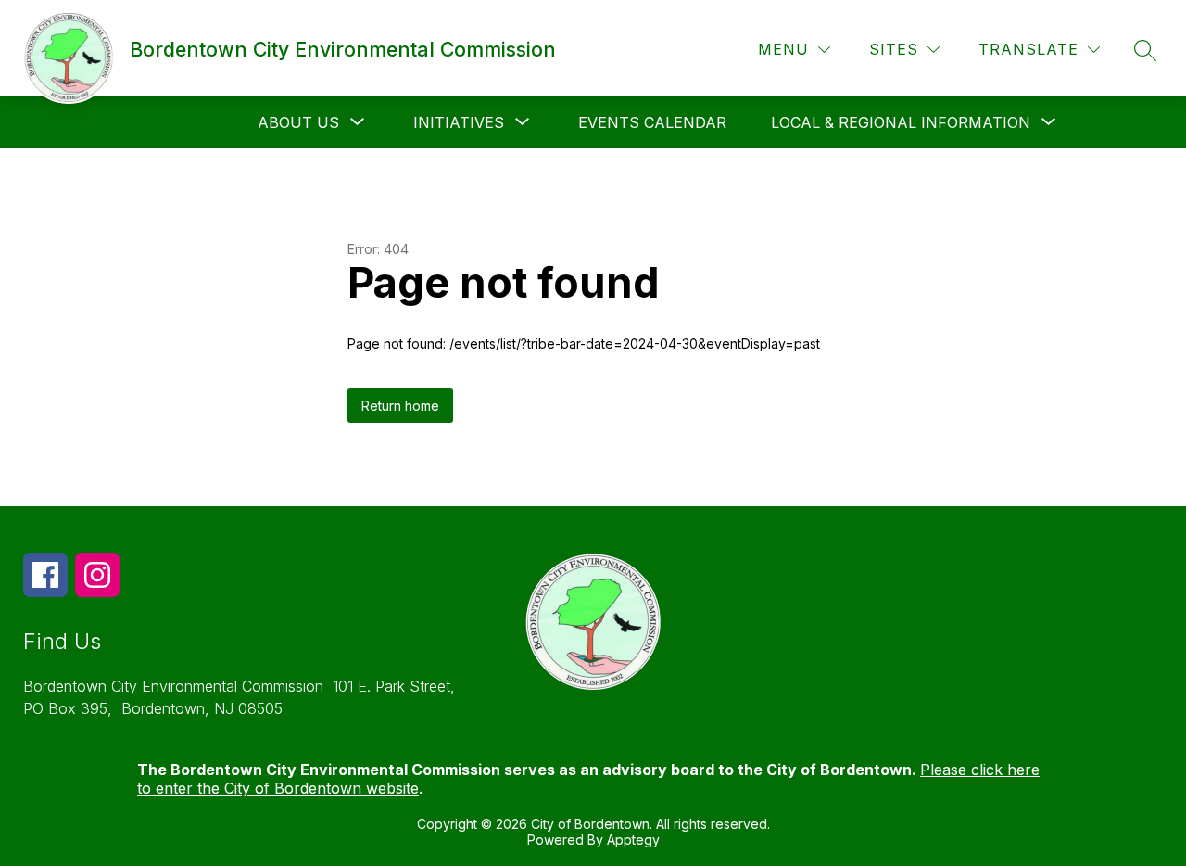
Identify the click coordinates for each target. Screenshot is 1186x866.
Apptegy (633, 839)
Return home (400, 406)
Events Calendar (652, 122)
